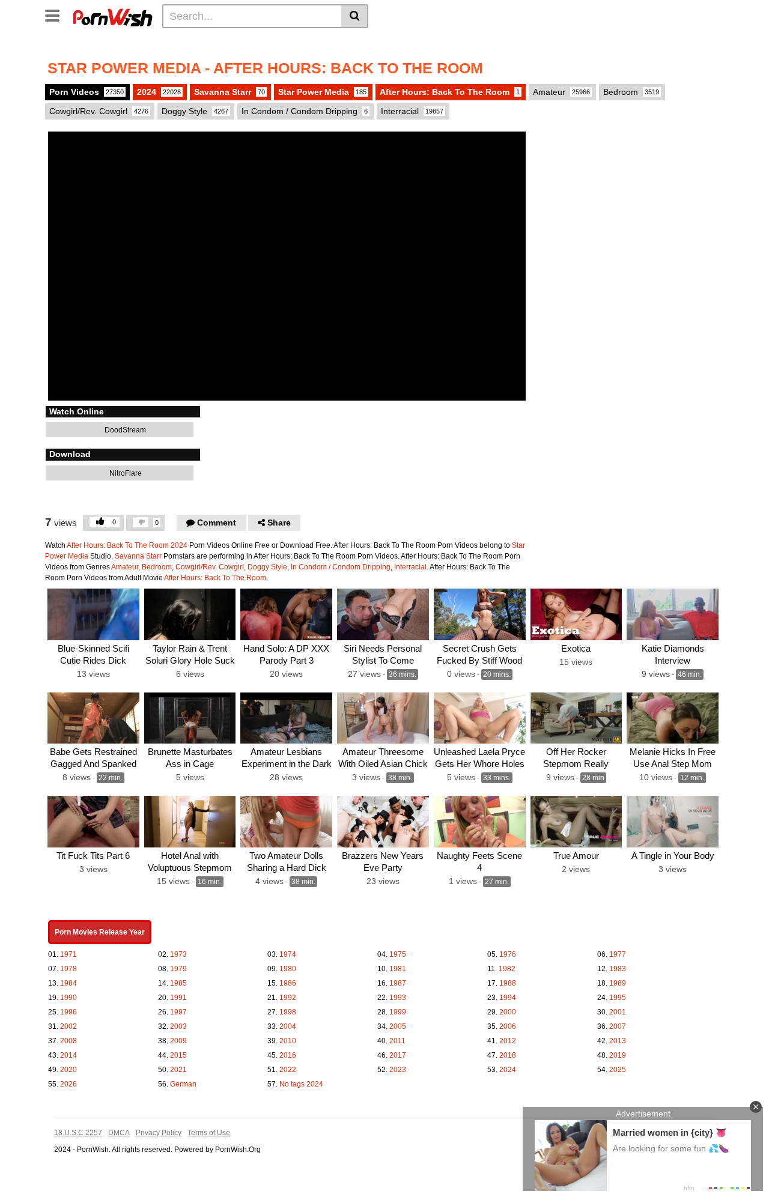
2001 (617, 1012)
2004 (287, 1026)
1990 (68, 997)
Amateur (561, 92)
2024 (159, 92)
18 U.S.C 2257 (78, 1133)
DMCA (119, 1133)
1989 (617, 983)
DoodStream (124, 430)
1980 (287, 969)
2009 (178, 1041)
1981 (397, 969)
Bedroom (631, 92)
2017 (397, 1055)
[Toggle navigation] (56, 14)
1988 (507, 983)
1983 (617, 969)
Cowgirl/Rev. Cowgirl (98, 111)
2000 (507, 1012)
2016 (287, 1055)
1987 (397, 983)
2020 (68, 1069)
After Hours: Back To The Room (450, 92)
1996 (68, 1012)
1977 (617, 954)
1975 (397, 954)
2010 (287, 1041)
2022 (287, 1069)
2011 (397, 1041)
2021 (178, 1069)
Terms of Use (208, 1133)
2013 (617, 1041)
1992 (287, 997)
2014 (68, 1055)
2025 (617, 1069)
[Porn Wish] (112, 15)
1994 (507, 997)
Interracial (412, 111)
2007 (617, 1026)
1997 (178, 1012)
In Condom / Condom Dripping (305, 111)
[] (354, 16)
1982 (507, 969)
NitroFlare (125, 473)
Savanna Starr (229, 92)
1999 (397, 1012)
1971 (68, 954)
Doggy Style (195, 111)
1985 (178, 983)
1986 (287, 983)
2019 (617, 1055)
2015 (178, 1055)
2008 (68, 1041)
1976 (507, 954)
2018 (507, 1055)
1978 (68, 969)
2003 (178, 1026)
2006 (507, 1026)
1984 (68, 983)
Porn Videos (86, 92)
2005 (397, 1026)
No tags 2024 (301, 1084)
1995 (617, 997)
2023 (397, 1069)
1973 (178, 954)
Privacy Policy (158, 1133)
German (183, 1084)
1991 (178, 997)
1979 (178, 969)
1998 (287, 1012)
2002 (68, 1026)
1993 (397, 997)
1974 (287, 954)
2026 (68, 1084)
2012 (507, 1041)
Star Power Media (322, 92)
